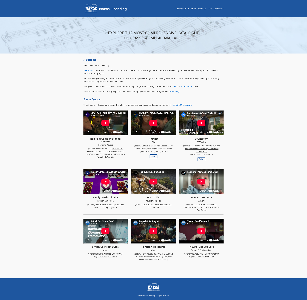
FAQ (210, 8)
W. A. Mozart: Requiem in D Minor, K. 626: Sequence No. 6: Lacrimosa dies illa (105, 151)
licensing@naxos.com (182, 105)
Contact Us (219, 8)
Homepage (175, 91)
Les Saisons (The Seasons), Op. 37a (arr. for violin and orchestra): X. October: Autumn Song (202, 148)
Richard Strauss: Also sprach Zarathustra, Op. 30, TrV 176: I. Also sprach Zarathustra (201, 207)
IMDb (153, 156)
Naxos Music (89, 70)
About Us (202, 8)
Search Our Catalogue (186, 8)
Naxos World (186, 86)
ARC (174, 86)
